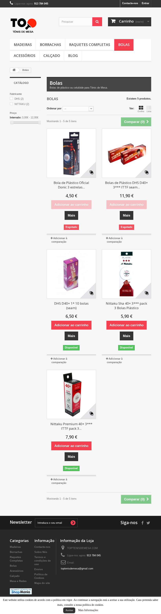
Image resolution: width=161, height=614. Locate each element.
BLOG (73, 55)
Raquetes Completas (89, 44)
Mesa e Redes (18, 581)
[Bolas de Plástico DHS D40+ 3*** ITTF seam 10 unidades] (126, 153)
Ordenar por (54, 108)
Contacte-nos (130, 3)
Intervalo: (15, 117)
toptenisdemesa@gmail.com (77, 568)
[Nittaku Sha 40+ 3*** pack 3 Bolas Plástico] (126, 274)
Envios (38, 569)
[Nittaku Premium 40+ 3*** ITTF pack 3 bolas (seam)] (71, 394)
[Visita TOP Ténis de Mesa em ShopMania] (21, 591)
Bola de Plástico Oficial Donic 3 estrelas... (71, 184)
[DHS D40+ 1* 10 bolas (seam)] (71, 274)
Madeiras (23, 44)
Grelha (141, 111)
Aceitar (69, 610)
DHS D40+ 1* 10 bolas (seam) (71, 305)
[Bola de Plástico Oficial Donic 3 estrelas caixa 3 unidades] (71, 153)
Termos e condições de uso (42, 561)
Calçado (51, 55)
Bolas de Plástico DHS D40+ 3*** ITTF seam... (126, 184)
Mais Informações (88, 610)
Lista (149, 111)
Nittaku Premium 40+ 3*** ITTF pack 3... (71, 426)
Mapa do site (42, 583)
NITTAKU (22, 104)
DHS (19, 98)
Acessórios (24, 55)
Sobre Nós (40, 552)
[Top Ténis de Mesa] (23, 24)
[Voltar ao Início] (14, 70)
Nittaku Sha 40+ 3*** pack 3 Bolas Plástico (126, 305)
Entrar (145, 3)
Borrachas (50, 44)
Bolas (124, 44)
